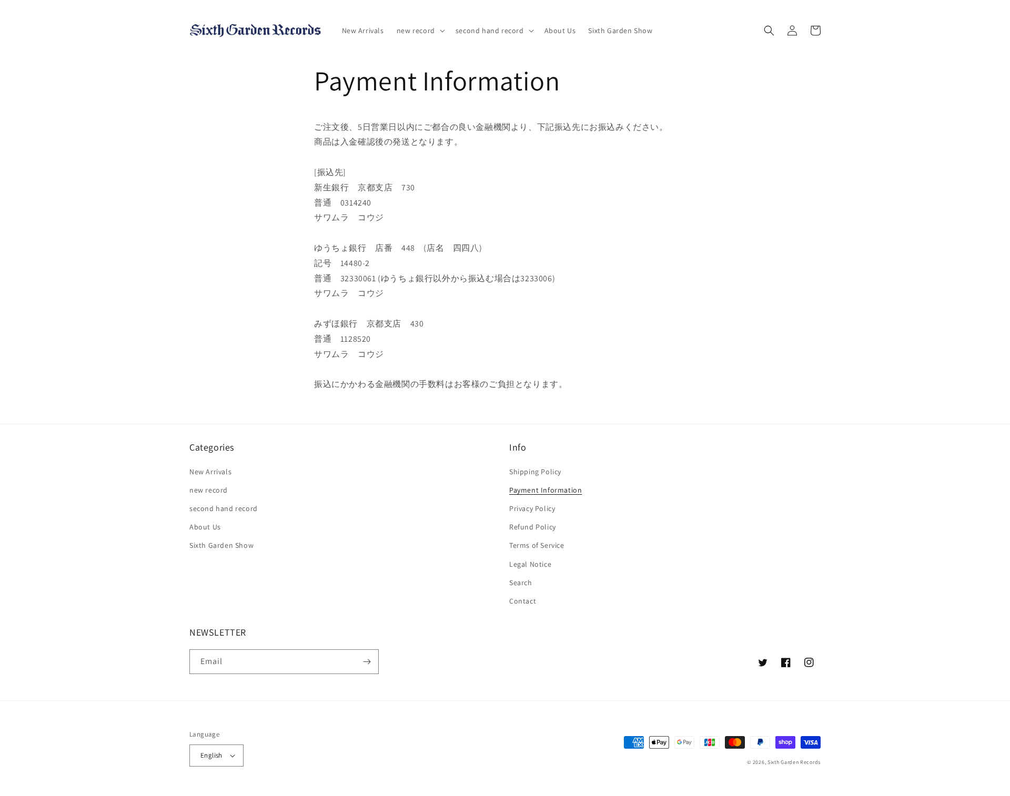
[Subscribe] (366, 661)
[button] (419, 30)
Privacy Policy (532, 508)
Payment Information (545, 490)
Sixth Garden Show (221, 545)
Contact (522, 601)
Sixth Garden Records (794, 762)
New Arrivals (210, 471)
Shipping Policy (535, 471)
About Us (205, 527)
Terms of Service (536, 545)
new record (208, 490)
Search (520, 582)
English (211, 755)
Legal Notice (530, 564)
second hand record (223, 508)
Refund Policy (532, 527)
